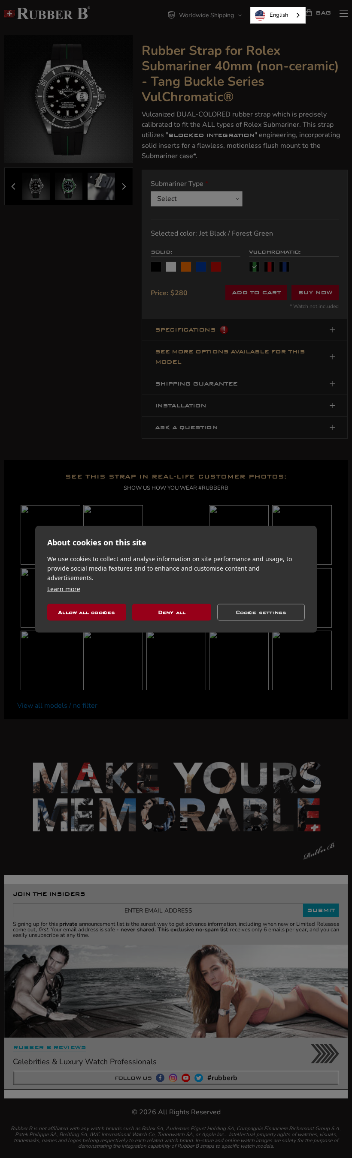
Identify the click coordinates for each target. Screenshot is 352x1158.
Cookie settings (261, 612)
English (279, 15)
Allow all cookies (86, 612)
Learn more (63, 588)
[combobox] (278, 15)
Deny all (172, 612)
